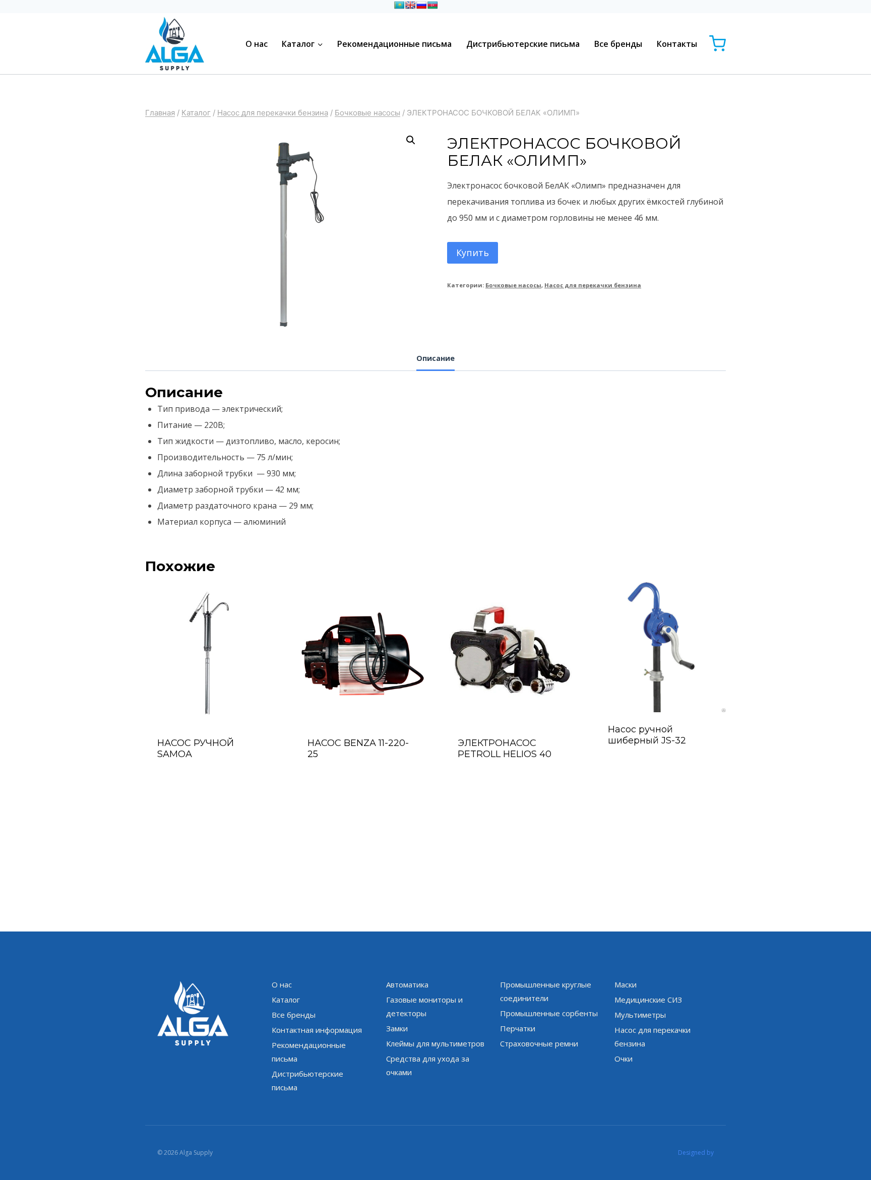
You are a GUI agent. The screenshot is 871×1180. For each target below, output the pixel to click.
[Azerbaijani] (432, 5)
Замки (397, 1028)
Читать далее (661, 767)
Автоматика (407, 984)
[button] (411, 140)
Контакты (677, 43)
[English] (410, 5)
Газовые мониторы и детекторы (424, 1006)
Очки (623, 1058)
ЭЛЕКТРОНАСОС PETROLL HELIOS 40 (504, 748)
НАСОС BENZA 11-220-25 (358, 748)
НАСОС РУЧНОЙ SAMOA (195, 748)
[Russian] (421, 5)
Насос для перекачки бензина (592, 285)
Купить (472, 252)
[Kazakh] (399, 5)
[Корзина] (717, 43)
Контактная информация (317, 1030)
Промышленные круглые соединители (545, 991)
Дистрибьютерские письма (523, 43)
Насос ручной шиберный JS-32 (647, 735)
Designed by (696, 1152)
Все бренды (618, 43)
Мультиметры (640, 1015)
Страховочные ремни (539, 1043)
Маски (625, 984)
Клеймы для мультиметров (435, 1043)
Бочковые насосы (513, 285)
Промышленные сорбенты (549, 1013)
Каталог (286, 1000)
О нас (256, 43)
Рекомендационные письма (394, 43)
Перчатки (517, 1028)
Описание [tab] (435, 358)
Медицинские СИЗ (648, 1000)
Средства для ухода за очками (427, 1065)
